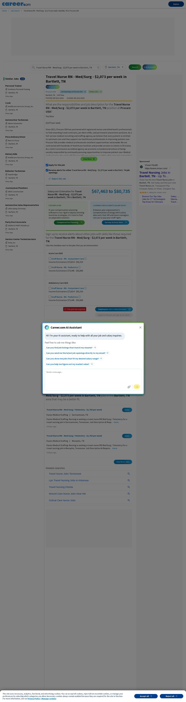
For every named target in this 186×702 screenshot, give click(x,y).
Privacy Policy (34, 698)
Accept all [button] (144, 696)
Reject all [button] (170, 696)
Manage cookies (49, 698)
